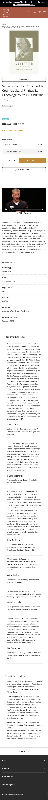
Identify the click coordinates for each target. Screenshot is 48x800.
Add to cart (32, 160)
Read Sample (24, 79)
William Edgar (7, 106)
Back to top (24, 751)
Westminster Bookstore (15, 794)
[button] (39, 12)
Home (4, 24)
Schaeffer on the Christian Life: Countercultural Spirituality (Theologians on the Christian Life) (21, 26)
